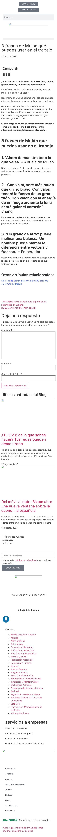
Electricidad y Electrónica (23, 653)
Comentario (8, 330)
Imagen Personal (19, 669)
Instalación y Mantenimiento (25, 681)
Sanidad (15, 691)
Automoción (17, 644)
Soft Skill (15, 703)
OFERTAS (9, 774)
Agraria (14, 637)
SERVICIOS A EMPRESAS (15, 784)
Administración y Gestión (23, 634)
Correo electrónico (11, 374)
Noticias (8, 795)
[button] (28, 39)
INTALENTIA (10, 769)
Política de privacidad (26, 827)
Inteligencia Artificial (21, 685)
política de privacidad (26, 560)
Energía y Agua (18, 656)
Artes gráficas (18, 641)
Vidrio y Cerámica (20, 713)
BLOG (7, 800)
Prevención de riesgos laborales (27, 688)
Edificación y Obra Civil (22, 650)
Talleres (8, 790)
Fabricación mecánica (21, 659)
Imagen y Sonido (19, 672)
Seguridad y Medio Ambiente (25, 694)
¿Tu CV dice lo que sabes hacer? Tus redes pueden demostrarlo (23, 439)
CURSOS (8, 779)
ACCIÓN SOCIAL (12, 805)
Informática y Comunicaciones (26, 678)
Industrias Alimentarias (22, 675)
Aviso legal (8, 827)
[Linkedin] (6, 619)
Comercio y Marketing (22, 647)
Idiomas (14, 666)
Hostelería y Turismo (21, 663)
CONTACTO (10, 811)
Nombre (6, 363)
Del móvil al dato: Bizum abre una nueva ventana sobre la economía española (26, 506)
